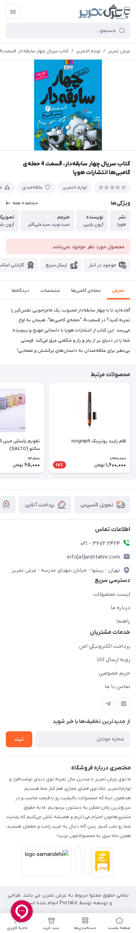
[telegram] (107, 703)
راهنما (123, 621)
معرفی (118, 290)
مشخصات (50, 290)
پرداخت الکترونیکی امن (104, 646)
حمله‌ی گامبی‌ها (86, 290)
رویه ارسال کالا (113, 659)
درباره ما (120, 607)
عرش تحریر (119, 51)
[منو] (13, 11)
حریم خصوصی (114, 673)
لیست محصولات (111, 594)
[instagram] (123, 703)
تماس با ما (117, 686)
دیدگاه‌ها (20, 290)
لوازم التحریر (88, 51)
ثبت (19, 739)
